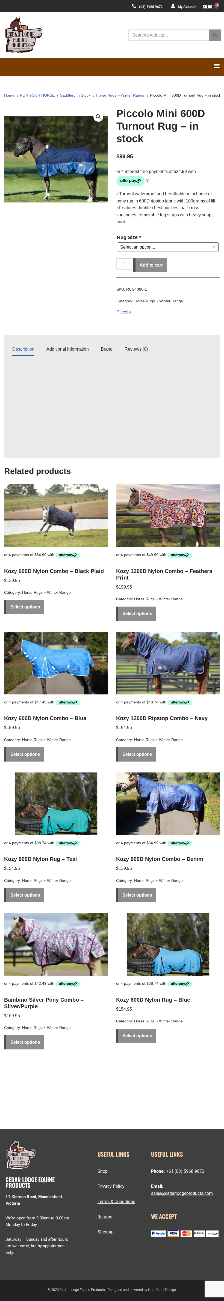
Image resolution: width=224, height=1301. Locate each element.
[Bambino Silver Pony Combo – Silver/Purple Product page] (56, 944)
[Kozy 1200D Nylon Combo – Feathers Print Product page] (168, 515)
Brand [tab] (107, 349)
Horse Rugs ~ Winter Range (120, 95)
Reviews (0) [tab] (136, 349)
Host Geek (156, 1290)
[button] (216, 65)
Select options (25, 607)
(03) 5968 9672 (151, 7)
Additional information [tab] (67, 349)
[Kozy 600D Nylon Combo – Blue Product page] (56, 663)
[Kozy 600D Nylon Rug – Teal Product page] (56, 803)
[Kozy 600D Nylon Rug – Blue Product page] (168, 944)
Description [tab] (23, 349)
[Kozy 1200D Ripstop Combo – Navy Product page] (168, 663)
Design (170, 1290)
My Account (187, 7)
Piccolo (123, 312)
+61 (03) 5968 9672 (185, 1171)
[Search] (215, 35)
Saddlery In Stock (75, 95)
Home (9, 95)
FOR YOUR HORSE (37, 95)
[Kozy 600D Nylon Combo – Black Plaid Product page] (56, 515)
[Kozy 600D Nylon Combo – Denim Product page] (168, 803)
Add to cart (151, 265)
